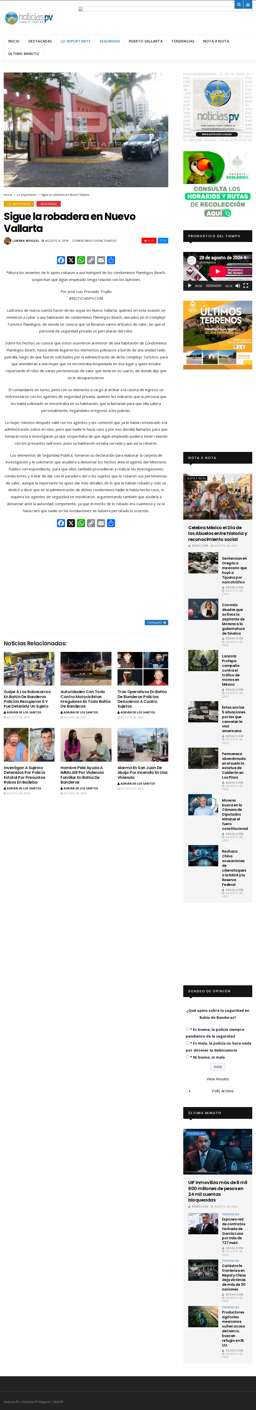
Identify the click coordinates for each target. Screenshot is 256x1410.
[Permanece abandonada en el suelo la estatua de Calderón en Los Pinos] (203, 758)
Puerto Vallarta (145, 41)
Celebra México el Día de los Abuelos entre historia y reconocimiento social (217, 533)
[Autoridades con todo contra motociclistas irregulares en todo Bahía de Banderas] (85, 669)
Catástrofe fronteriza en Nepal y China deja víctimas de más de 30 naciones (234, 1277)
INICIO (14, 41)
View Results (218, 1078)
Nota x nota (216, 41)
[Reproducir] (189, 285)
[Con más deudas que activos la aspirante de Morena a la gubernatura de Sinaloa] (203, 609)
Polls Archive (223, 1090)
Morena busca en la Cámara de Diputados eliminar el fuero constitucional (235, 814)
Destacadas (40, 41)
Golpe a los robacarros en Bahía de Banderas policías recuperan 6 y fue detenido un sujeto (27, 699)
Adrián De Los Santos (24, 712)
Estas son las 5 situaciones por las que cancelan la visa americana (234, 719)
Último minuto (23, 53)
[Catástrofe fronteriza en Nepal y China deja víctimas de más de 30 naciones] (203, 1270)
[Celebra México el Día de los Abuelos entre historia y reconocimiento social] (217, 496)
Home (8, 194)
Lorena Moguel (25, 240)
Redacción (200, 545)
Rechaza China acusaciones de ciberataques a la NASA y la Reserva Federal (234, 868)
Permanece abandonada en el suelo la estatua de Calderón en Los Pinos (234, 765)
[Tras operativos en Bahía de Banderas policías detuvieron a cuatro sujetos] (143, 669)
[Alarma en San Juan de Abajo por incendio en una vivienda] (143, 745)
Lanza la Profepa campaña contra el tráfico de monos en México (231, 670)
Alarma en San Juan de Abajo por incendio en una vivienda (143, 772)
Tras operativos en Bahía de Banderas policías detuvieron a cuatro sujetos (142, 699)
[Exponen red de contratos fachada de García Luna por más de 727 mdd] (203, 1223)
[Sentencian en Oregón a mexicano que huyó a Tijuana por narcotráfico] (203, 562)
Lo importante (76, 41)
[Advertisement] (86, 574)
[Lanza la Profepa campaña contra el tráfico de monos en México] (203, 660)
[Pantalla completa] (245, 285)
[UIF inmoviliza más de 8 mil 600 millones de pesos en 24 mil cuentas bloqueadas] (217, 1152)
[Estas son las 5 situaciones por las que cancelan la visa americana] (203, 711)
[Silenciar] (237, 285)
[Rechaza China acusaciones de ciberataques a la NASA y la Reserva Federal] (203, 855)
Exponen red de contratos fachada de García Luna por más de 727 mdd (233, 1231)
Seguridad (110, 41)
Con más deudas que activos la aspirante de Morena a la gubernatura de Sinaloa (233, 619)
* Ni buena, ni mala (207, 1057)
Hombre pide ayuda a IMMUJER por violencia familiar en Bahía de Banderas (82, 775)
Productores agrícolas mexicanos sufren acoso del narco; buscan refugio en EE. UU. (233, 1329)
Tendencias (182, 41)
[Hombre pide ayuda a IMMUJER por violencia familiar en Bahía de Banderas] (85, 745)
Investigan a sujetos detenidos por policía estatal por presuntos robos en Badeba (24, 775)
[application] (217, 271)
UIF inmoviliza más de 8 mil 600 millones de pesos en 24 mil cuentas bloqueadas (217, 1191)
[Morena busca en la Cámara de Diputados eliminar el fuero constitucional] (203, 804)
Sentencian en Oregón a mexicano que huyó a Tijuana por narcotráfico (234, 570)
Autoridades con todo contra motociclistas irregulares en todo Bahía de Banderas (85, 699)
